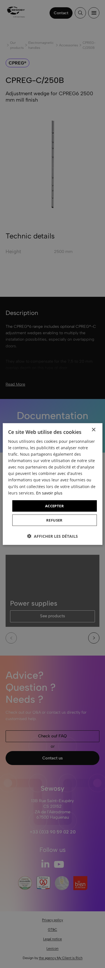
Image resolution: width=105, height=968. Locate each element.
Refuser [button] (54, 520)
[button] (52, 536)
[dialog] (52, 484)
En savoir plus (49, 492)
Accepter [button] (54, 505)
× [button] (93, 429)
